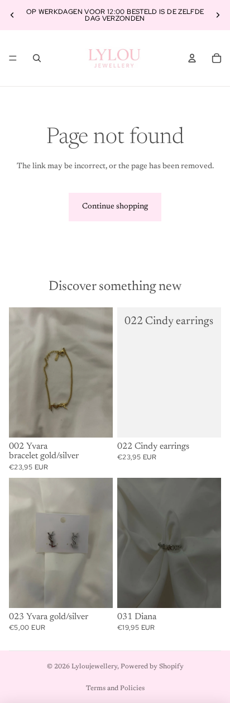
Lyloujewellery (94, 666)
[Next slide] (217, 15)
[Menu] (13, 58)
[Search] (37, 58)
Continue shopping (115, 207)
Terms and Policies (115, 688)
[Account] (192, 58)
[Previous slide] (12, 15)
